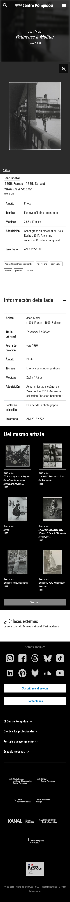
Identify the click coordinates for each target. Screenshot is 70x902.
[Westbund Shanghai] (50, 824)
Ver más (35, 602)
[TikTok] (60, 659)
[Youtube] (60, 674)
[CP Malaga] (46, 803)
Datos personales (49, 886)
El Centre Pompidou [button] (16, 721)
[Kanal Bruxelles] (23, 824)
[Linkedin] (10, 674)
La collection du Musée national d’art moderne (31, 626)
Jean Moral (12, 178)
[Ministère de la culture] (35, 869)
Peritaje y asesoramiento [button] (19, 741)
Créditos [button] (6, 170)
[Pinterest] (22, 674)
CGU (37, 886)
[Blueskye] (47, 659)
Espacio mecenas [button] (14, 751)
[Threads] (35, 659)
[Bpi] (23, 783)
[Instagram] (10, 659)
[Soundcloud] (47, 674)
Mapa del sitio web (25, 886)
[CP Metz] (25, 803)
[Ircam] (49, 783)
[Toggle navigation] (64, 5)
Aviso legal (9, 886)
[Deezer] (35, 674)
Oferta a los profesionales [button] (19, 731)
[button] (35, 300)
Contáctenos (35, 701)
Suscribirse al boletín (35, 688)
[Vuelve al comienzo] (61, 893)
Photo (27, 203)
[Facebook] (22, 659)
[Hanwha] (35, 844)
